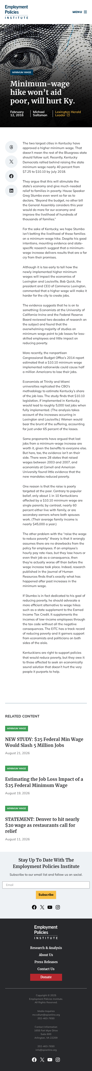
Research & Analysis (46, 948)
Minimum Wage (21, 72)
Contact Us (46, 969)
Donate (46, 12)
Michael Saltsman (40, 113)
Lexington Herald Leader (68, 113)
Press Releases (46, 962)
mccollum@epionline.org (46, 1014)
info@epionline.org (46, 1049)
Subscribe (46, 895)
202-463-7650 (46, 1018)
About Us (46, 955)
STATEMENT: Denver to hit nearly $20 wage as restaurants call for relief (42, 825)
